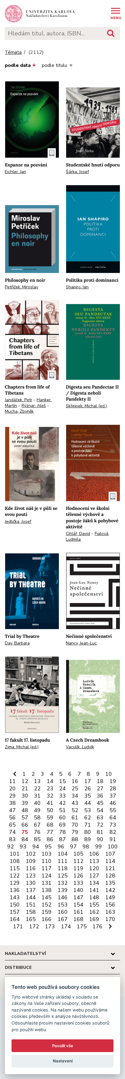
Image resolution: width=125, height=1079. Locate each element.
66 (25, 824)
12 (25, 781)
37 (113, 795)
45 (100, 803)
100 (113, 846)
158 (31, 912)
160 (63, 912)
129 (15, 883)
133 (78, 883)
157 (15, 912)
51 (62, 810)
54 (100, 810)
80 (87, 832)
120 (94, 868)
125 (63, 875)
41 (50, 803)
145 (47, 897)
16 (75, 781)
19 (113, 781)
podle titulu (54, 65)
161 (78, 912)
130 (31, 883)
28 (113, 788)
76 (37, 832)
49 (37, 810)
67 (37, 824)
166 (47, 919)
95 (48, 846)
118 (63, 868)
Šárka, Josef (77, 172)
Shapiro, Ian (77, 287)
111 (63, 861)
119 (78, 868)
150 (15, 904)
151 (31, 904)
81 (100, 832)
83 (12, 839)
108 (15, 861)
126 (78, 875)
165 (31, 919)
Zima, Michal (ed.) (22, 747)
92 (10, 846)
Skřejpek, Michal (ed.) (86, 406)
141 (94, 890)
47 (12, 810)
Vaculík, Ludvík (80, 747)
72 (100, 824)
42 (62, 803)
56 (12, 817)
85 (37, 839)
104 (63, 854)
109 (31, 861)
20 (12, 788)
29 (12, 795)
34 (75, 795)
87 (62, 839)
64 (113, 817)
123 (31, 875)
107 (110, 854)
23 (50, 788)
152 (47, 904)
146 (63, 897)
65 (12, 824)
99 (98, 846)
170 (110, 919)
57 (25, 817)
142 (110, 890)
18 (100, 781)
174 (66, 926)
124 (47, 875)
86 (50, 839)
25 (75, 788)
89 (87, 839)
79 (75, 832)
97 (73, 846)
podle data (18, 65)
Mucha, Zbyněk (19, 411)
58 (37, 817)
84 (25, 839)
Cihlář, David (78, 533)
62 (87, 817)
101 (15, 854)
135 (110, 883)
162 (94, 912)
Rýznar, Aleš (34, 405)
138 (47, 890)
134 (94, 883)
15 (62, 781)
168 (78, 919)
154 (78, 904)
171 (18, 926)
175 (82, 926)
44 (87, 803)
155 (94, 904)
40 (37, 803)
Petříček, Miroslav (21, 287)
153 (63, 904)
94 (35, 846)
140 (78, 890)
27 (100, 788)
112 (78, 861)
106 (94, 854)
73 (113, 824)
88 (75, 839)
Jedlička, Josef (18, 521)
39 (25, 803)
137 (31, 890)
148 (94, 897)
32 (50, 795)
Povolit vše (62, 1045)
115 (15, 868)
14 (50, 781)
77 (50, 832)
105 (78, 854)
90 (100, 839)
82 (113, 832)
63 (100, 817)
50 (50, 810)
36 (100, 795)
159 (47, 912)
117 (47, 868)
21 (25, 788)
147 (78, 897)
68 (50, 824)
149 (110, 897)
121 (110, 868)
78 (62, 832)
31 (37, 795)
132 (63, 883)
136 (15, 890)
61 (75, 817)
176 (98, 926)
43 (75, 803)
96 (61, 846)
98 (86, 846)
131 (47, 883)
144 (31, 897)
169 (94, 919)
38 (12, 803)
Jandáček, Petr (18, 400)
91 (113, 839)
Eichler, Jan (15, 172)
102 (31, 854)
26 (87, 788)
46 (113, 803)
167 (63, 919)
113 (94, 861)
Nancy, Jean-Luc (81, 643)
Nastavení (63, 1060)
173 (50, 926)
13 (37, 781)
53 (87, 810)
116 (31, 868)
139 (63, 890)
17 (87, 781)
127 (94, 875)
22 (37, 788)
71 (87, 824)
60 (62, 817)
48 (25, 810)
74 (12, 832)
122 (15, 875)
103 (47, 854)
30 (25, 795)
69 (62, 824)
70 (75, 824)
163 (110, 912)
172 (34, 926)
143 (15, 897)
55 (113, 810)
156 (110, 904)
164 (15, 919)
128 (110, 875)
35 (87, 795)
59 (50, 817)
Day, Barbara (17, 643)
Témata (13, 52)
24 (62, 788)
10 (108, 774)
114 (110, 861)
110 (47, 861)
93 (23, 846)
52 (75, 810)
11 (12, 781)
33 (62, 795)
